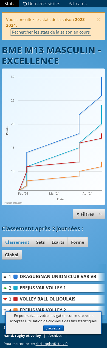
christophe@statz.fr (52, 343)
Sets (40, 242)
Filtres (87, 214)
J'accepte (53, 328)
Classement (17, 242)
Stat (9, 4)
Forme (77, 242)
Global (11, 254)
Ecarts (58, 242)
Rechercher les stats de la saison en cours (51, 32)
